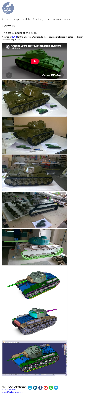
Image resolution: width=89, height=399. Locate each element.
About (67, 19)
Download (57, 19)
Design (16, 19)
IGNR (14, 37)
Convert (6, 19)
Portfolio (26, 19)
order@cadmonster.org (12, 392)
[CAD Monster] (6, 13)
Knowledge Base (41, 19)
